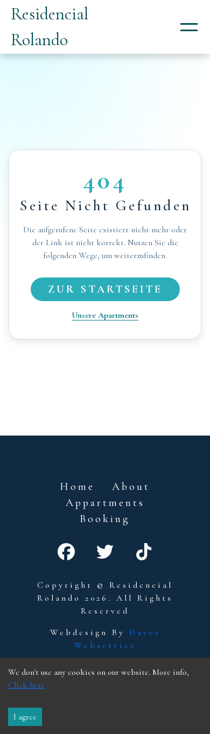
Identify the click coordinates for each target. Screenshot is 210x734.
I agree (25, 716)
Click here (26, 685)
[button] (189, 27)
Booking (105, 518)
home (77, 486)
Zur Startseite (105, 289)
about (131, 486)
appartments (105, 502)
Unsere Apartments (105, 315)
